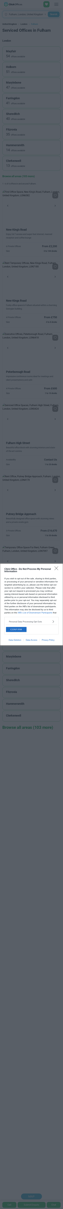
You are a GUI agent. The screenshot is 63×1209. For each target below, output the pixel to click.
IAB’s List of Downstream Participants (35, 612)
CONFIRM (16, 629)
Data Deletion (15, 640)
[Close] (57, 569)
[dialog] (31, 604)
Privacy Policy (48, 640)
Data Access (31, 640)
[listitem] (31, 621)
